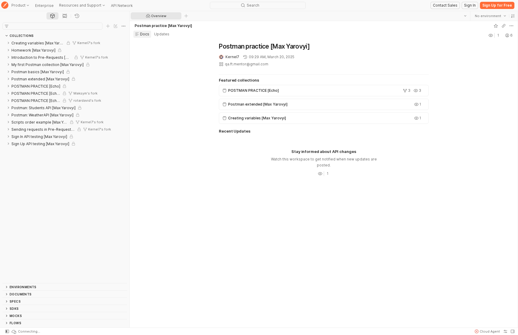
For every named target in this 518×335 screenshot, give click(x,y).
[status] (25, 331)
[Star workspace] (496, 26)
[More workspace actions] (511, 26)
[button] (512, 16)
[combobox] (490, 16)
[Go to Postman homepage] (4, 5)
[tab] (52, 15)
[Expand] (8, 42)
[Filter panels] (6, 26)
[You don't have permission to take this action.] (186, 15)
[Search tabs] (465, 15)
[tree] (64, 161)
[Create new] (108, 26)
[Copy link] (503, 26)
